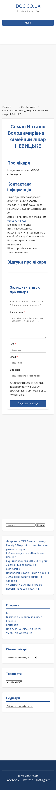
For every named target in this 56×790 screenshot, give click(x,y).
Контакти (12, 625)
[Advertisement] (28, 73)
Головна (11, 621)
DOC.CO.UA (28, 6)
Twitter (27, 780)
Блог (9, 613)
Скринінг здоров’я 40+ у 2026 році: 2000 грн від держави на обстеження (27, 565)
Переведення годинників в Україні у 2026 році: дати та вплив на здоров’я (27, 576)
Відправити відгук (28, 403)
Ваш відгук (17, 312)
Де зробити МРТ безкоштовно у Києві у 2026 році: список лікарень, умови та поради (27, 545)
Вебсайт (15, 369)
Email (14, 357)
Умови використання (19, 633)
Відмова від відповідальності (24, 617)
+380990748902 (16, 220)
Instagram (43, 780)
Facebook (12, 780)
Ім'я (13, 344)
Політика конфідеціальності (23, 629)
